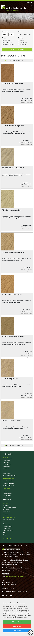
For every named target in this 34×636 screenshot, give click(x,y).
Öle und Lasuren (7, 524)
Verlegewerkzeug (7, 526)
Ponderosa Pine (7, 499)
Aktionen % (7, 538)
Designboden (6, 466)
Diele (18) (6, 40)
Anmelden (29, 2)
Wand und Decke (9, 479)
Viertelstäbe (6, 509)
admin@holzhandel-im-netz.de (15, 577)
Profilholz (5, 491)
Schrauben (6, 522)
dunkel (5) (23, 45)
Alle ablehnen (17, 626)
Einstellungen (17, 630)
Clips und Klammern (8, 519)
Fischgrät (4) (7, 42)
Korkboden (6, 462)
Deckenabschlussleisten (9, 507)
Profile (4, 532)
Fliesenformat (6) (9, 45)
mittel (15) (23, 42)
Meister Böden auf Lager (9, 475)
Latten (4, 497)
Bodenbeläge (7, 458)
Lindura (5, 471)
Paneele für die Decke (8, 481)
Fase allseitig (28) (25, 34)
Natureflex (6, 469)
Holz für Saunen (7, 495)
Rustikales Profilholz (8, 485)
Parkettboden (6, 460)
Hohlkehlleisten (7, 512)
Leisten (5, 503)
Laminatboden (7, 464)
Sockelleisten (6, 505)
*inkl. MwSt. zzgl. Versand (26, 102)
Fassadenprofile (7, 493)
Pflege (4, 535)
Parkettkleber (6, 528)
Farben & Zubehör (9, 517)
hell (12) (22, 40)
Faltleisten (5, 514)
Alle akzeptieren (17, 622)
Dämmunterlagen (8, 530)
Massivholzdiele (7, 473)
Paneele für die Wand (8, 483)
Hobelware (6, 489)
